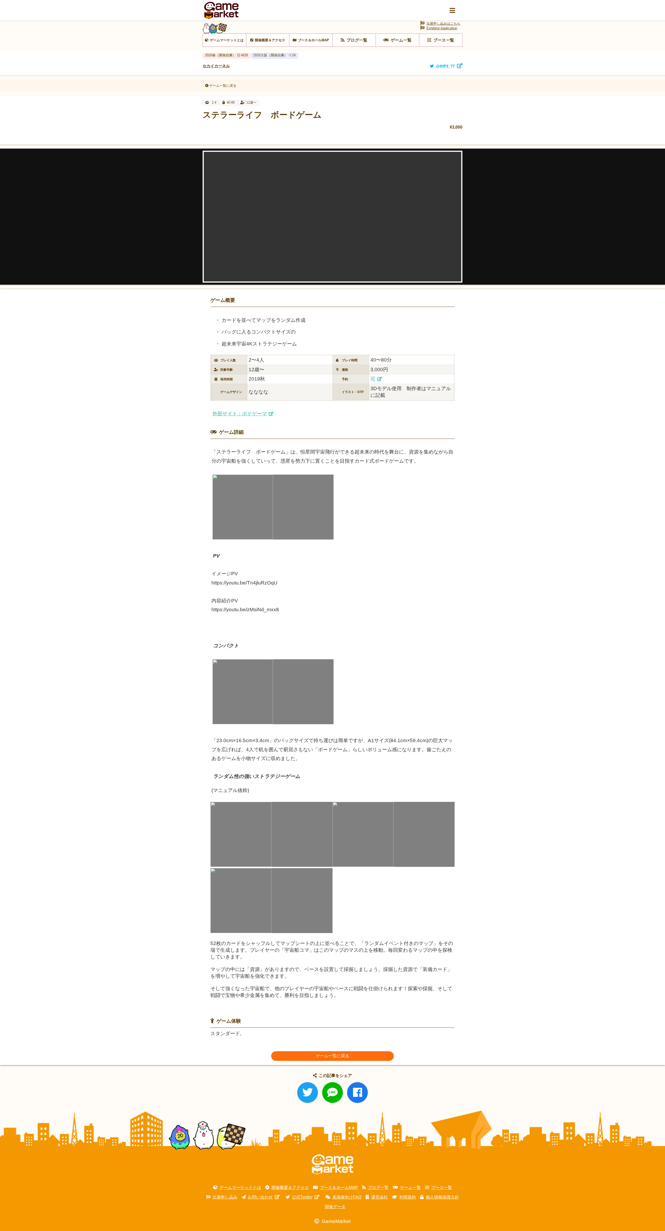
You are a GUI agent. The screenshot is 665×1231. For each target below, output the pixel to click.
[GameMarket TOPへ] (332, 1164)
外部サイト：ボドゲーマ (239, 413)
